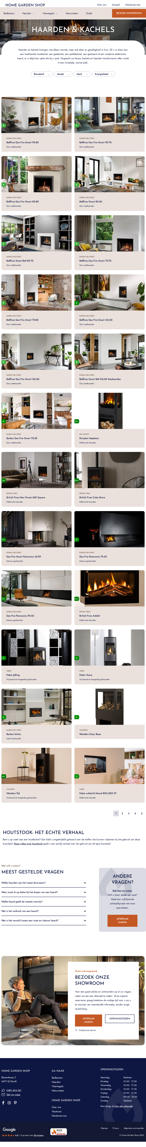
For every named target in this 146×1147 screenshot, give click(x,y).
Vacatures (56, 1111)
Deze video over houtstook (28, 843)
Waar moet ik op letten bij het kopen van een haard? (29, 892)
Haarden (26, 13)
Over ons (56, 1107)
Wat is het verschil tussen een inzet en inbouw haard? (29, 920)
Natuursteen (72, 13)
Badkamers (9, 13)
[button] (43, 882)
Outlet (89, 13)
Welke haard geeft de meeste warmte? (22, 901)
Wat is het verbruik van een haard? (20, 911)
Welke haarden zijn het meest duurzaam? (23, 882)
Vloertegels (48, 13)
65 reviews (38, 1135)
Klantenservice (59, 1115)
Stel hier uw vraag (122, 890)
